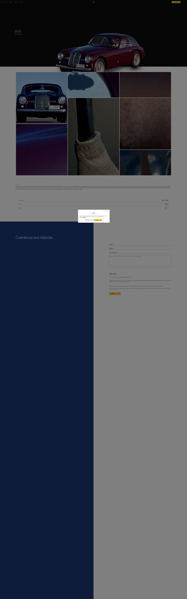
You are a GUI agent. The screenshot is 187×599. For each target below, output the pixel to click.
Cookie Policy (84, 217)
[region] (94, 216)
